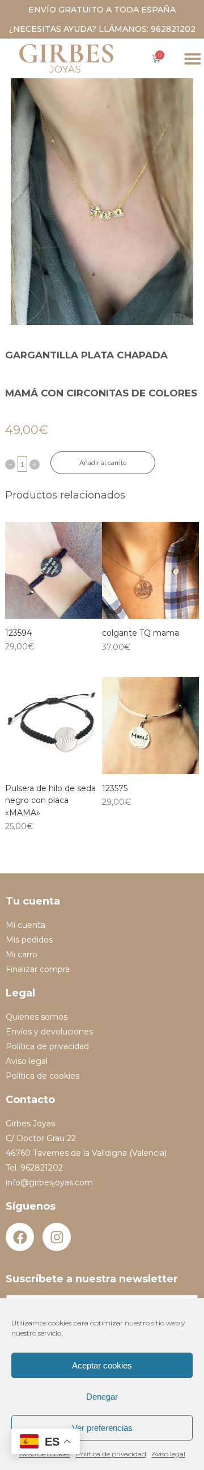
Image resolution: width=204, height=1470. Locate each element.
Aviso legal (168, 1454)
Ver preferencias (102, 1428)
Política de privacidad (111, 1454)
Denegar (102, 1396)
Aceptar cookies (102, 1365)
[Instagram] (56, 1237)
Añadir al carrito (102, 463)
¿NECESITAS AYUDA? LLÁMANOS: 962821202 (102, 29)
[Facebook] (20, 1237)
